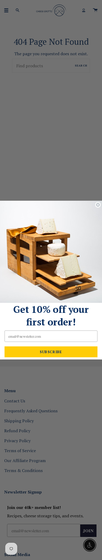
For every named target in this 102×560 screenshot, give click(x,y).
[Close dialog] (98, 204)
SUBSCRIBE (51, 351)
